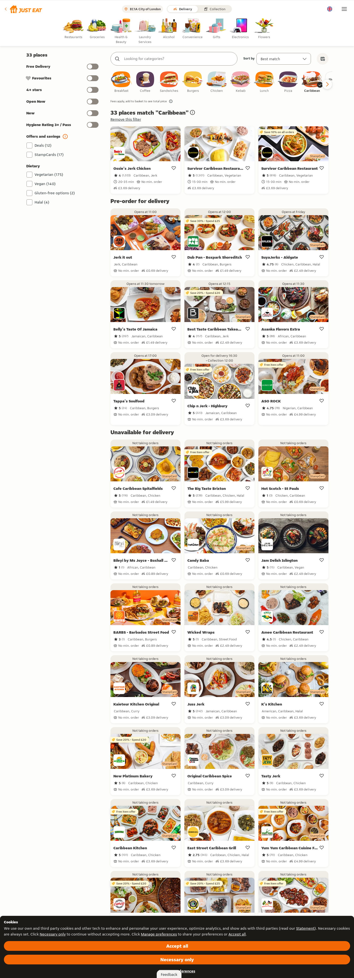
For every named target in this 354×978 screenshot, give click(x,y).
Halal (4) (42, 202)
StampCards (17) (49, 154)
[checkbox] (121, 82)
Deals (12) (43, 145)
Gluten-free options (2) (55, 193)
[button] (23, 9)
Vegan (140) (45, 183)
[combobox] (179, 59)
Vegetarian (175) (49, 174)
